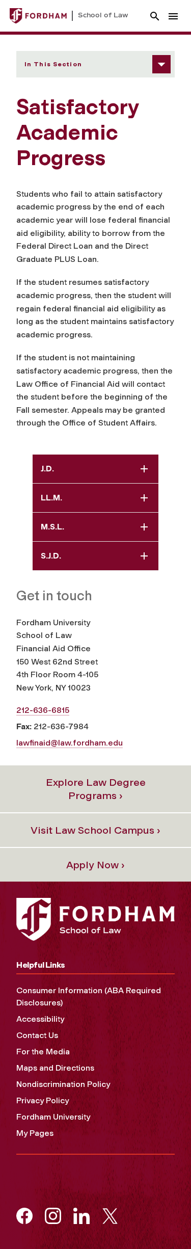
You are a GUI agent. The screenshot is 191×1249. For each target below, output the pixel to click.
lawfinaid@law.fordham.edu (69, 743)
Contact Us (37, 1035)
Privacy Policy (42, 1100)
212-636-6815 (42, 710)
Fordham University (53, 1117)
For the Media (43, 1051)
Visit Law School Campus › (95, 830)
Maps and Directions (55, 1068)
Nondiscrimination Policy (63, 1084)
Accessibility (40, 1019)
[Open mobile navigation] (173, 16)
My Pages (34, 1133)
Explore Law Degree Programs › (96, 789)
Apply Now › (95, 865)
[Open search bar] (155, 16)
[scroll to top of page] (160, 1218)
